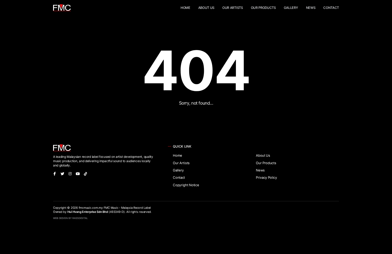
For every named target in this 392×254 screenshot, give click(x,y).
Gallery (291, 8)
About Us (206, 8)
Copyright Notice (186, 185)
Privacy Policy (266, 178)
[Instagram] (70, 174)
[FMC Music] (62, 7)
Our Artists (232, 8)
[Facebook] (55, 174)
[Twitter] (62, 174)
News (311, 8)
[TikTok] (85, 174)
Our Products (263, 8)
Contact (331, 8)
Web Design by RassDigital (70, 218)
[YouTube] (78, 174)
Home (185, 8)
